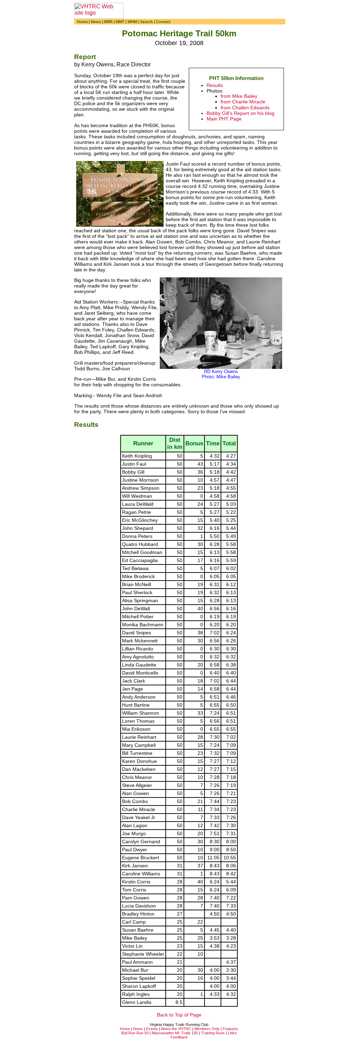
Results (215, 85)
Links (232, 1033)
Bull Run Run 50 (135, 1033)
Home (82, 22)
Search (146, 22)
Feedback (179, 1037)
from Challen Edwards (245, 107)
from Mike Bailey (239, 96)
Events (152, 1029)
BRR (108, 22)
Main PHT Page (224, 119)
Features (230, 1029)
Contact (163, 22)
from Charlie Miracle (243, 101)
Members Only (207, 1029)
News (96, 22)
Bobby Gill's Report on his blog (240, 113)
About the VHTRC (176, 1029)
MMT (120, 22)
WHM (132, 22)
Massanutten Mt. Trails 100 (175, 1033)
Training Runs (213, 1033)
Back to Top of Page (179, 1015)
